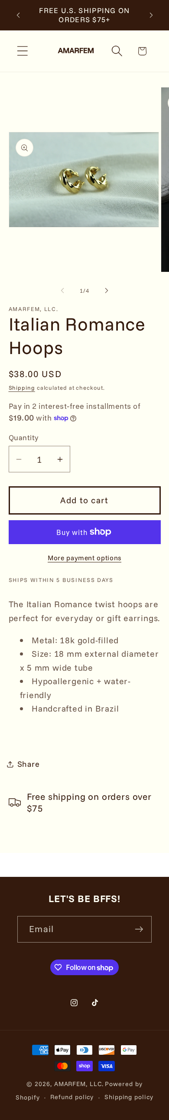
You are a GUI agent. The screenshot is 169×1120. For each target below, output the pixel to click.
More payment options (84, 557)
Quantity (24, 437)
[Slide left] (62, 290)
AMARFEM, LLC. (79, 1084)
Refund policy (72, 1097)
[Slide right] (106, 290)
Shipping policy (128, 1097)
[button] (22, 51)
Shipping (22, 387)
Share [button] (28, 764)
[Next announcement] (151, 14)
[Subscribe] (139, 929)
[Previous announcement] (18, 14)
